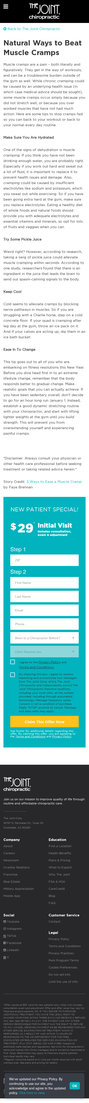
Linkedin (12, 950)
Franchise (10, 874)
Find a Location (60, 846)
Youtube (12, 921)
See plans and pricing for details (38, 1062)
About (8, 846)
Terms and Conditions (36, 667)
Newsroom (11, 860)
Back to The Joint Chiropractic (33, 29)
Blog (52, 896)
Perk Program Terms (64, 960)
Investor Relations (16, 867)
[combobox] (44, 638)
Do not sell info (59, 974)
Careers (9, 853)
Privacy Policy (49, 662)
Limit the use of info (63, 981)
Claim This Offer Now (45, 721)
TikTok (11, 936)
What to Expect (60, 867)
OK (74, 1085)
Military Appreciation (18, 888)
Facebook (13, 943)
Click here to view (31, 1092)
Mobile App (11, 896)
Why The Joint (59, 874)
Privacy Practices (61, 953)
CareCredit (57, 888)
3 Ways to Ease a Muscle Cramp (54, 482)
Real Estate (11, 881)
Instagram (14, 928)
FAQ (52, 903)
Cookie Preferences (63, 967)
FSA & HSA (57, 881)
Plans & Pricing (59, 860)
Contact (54, 921)
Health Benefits (60, 853)
